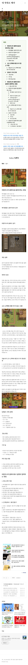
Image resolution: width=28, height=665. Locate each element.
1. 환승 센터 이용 (12, 86)
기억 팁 (10, 77)
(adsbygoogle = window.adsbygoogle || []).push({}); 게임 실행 (13, 56)
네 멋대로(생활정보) (8, 584)
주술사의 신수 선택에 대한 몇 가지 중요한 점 (14, 68)
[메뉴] (25, 3)
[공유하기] (6, 578)
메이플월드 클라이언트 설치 (15, 50)
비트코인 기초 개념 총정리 (9, 595)
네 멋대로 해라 (8, 3)
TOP (25, 660)
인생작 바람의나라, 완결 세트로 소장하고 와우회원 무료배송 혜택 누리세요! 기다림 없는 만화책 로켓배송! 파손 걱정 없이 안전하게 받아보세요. (14, 138)
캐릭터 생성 (11, 60)
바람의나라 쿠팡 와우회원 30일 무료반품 (13, 135)
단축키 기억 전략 (12, 72)
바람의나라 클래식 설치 (13, 52)
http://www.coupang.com (10, 133)
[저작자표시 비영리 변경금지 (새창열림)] (18, 577)
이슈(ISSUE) (16, 584)
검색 (22, 3)
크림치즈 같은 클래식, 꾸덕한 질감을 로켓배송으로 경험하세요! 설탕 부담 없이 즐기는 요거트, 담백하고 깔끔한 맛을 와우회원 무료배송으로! (13, 149)
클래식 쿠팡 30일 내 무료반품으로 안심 (13, 146)
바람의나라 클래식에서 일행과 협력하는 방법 (14, 121)
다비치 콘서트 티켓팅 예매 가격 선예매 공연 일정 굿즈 (10, 590)
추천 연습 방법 (11, 79)
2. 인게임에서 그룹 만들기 (15, 126)
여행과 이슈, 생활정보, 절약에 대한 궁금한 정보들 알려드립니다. (10, 639)
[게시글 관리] (8, 578)
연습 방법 (10, 74)
